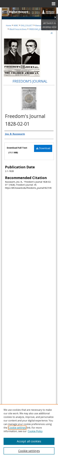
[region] (29, 431)
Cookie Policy (35, 431)
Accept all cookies (29, 441)
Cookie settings (17, 427)
